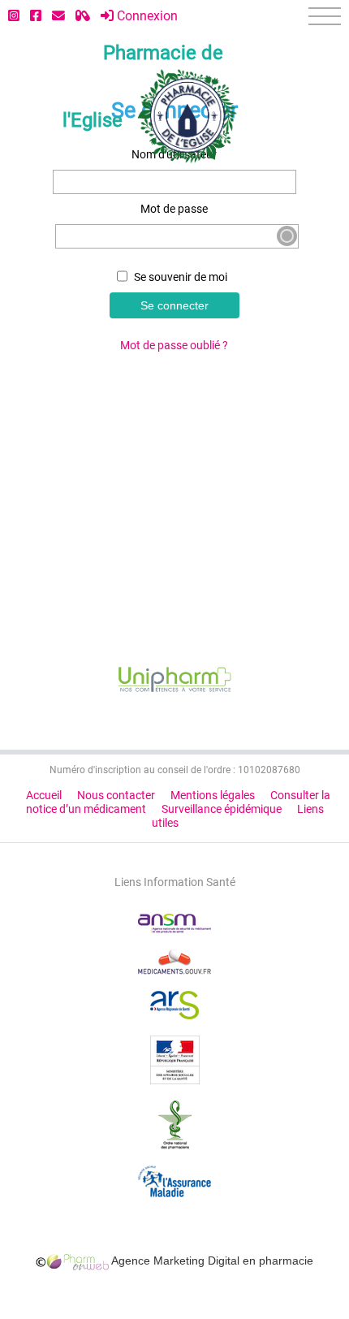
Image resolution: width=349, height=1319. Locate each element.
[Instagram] (13, 16)
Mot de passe (174, 209)
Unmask (287, 236)
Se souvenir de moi (179, 277)
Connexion (146, 16)
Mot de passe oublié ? (174, 345)
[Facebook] (35, 16)
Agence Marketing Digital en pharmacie (211, 1260)
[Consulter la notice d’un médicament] (82, 16)
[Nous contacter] (58, 16)
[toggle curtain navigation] (324, 16)
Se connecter (174, 305)
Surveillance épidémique (222, 809)
